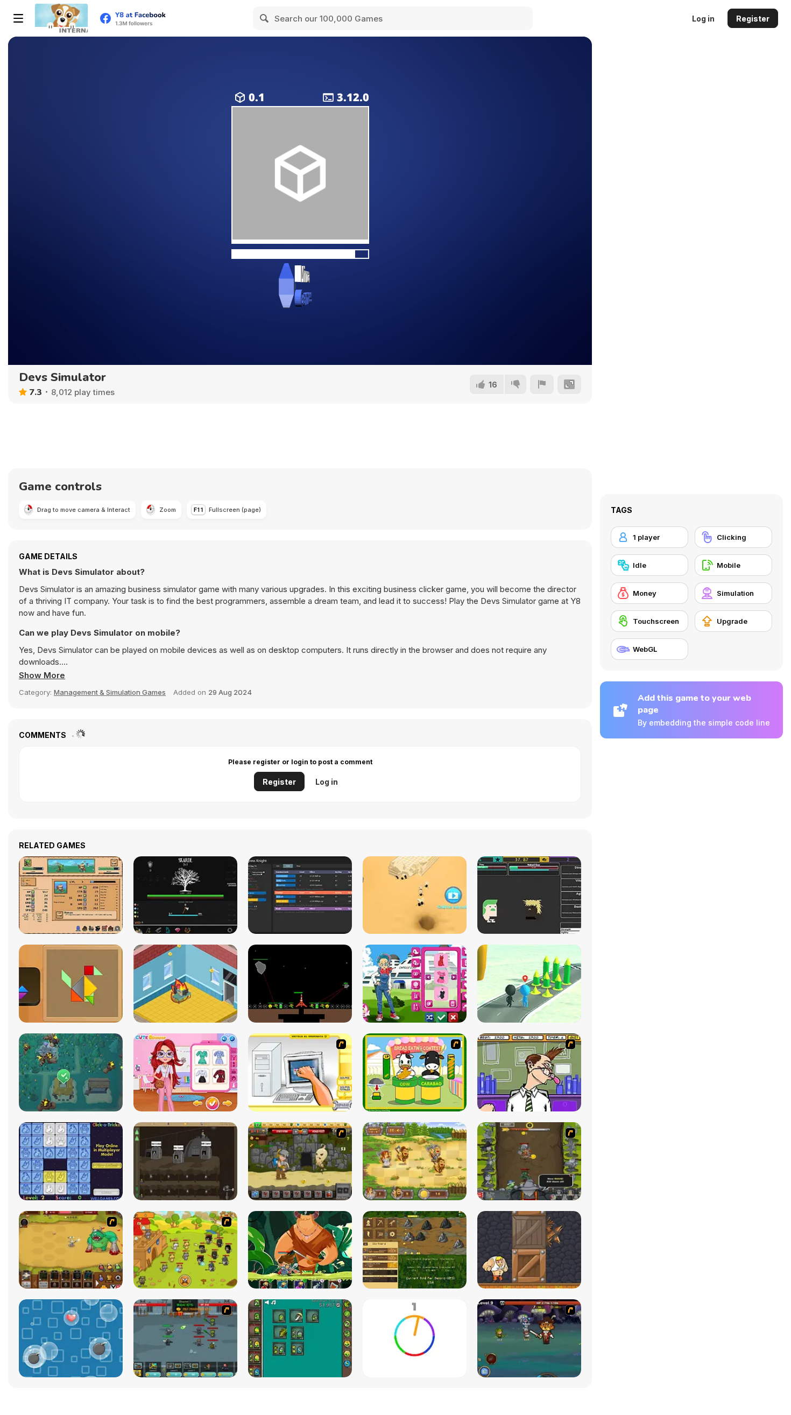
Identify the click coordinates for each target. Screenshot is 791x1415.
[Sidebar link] (18, 18)
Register (752, 18)
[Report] (542, 384)
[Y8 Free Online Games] (61, 18)
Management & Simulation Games (110, 692)
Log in (703, 18)
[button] (42, 675)
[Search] (265, 18)
